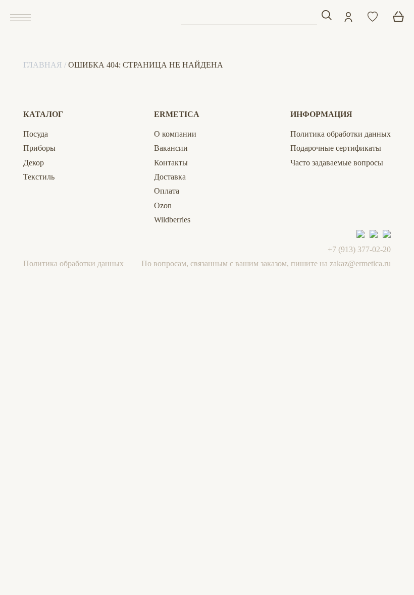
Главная (42, 65)
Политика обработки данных (340, 134)
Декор (33, 162)
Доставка (170, 176)
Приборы (39, 148)
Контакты (171, 162)
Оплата (166, 191)
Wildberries (172, 219)
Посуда (35, 134)
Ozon (163, 205)
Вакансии (171, 148)
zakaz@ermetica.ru (360, 263)
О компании (175, 134)
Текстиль (39, 176)
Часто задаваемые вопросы (336, 162)
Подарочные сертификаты (335, 148)
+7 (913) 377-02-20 (359, 249)
